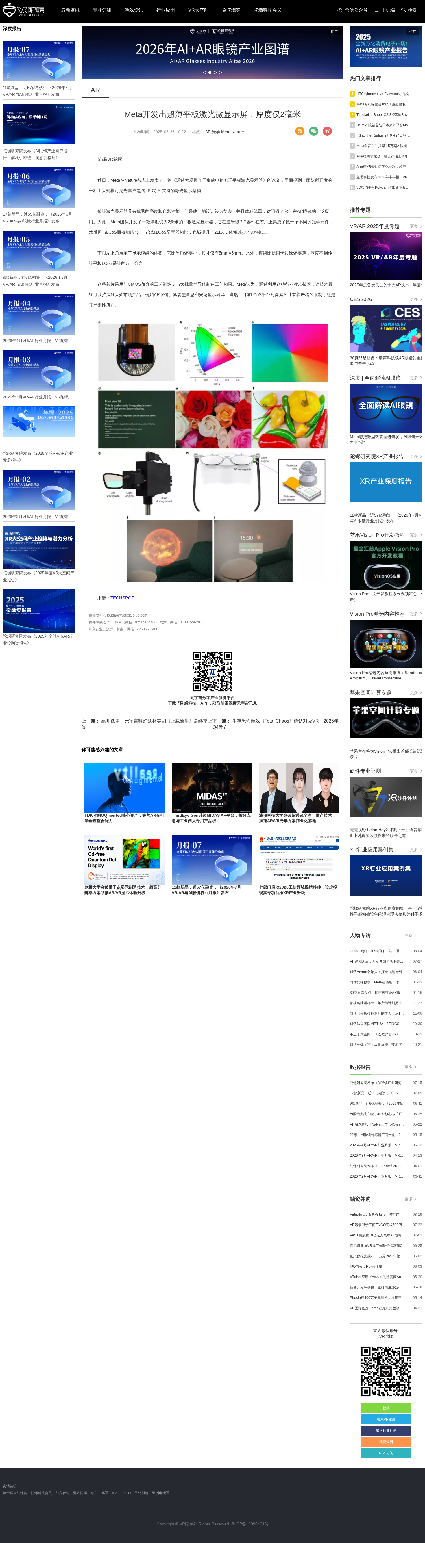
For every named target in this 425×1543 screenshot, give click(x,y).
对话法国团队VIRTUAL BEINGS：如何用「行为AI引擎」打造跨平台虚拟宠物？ (378, 1024)
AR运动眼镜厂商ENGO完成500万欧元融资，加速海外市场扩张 (378, 1225)
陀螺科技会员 (268, 10)
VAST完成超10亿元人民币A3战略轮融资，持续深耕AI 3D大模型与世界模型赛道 (378, 1235)
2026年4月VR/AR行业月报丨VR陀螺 (378, 1145)
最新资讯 (70, 10)
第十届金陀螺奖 (15, 1493)
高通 (104, 1493)
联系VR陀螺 (386, 1419)
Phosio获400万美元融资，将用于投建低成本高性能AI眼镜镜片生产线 (378, 1298)
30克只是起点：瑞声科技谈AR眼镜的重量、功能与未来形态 (378, 993)
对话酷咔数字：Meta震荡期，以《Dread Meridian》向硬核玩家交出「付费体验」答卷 (378, 982)
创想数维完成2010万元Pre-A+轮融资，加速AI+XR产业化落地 (378, 1256)
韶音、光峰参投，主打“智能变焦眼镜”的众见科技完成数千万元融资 (378, 1287)
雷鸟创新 (141, 1493)
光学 (216, 131)
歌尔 (94, 1493)
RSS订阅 (386, 1453)
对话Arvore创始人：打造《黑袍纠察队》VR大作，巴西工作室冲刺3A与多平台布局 (378, 972)
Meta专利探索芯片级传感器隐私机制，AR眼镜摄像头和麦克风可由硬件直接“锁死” (384, 104)
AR (208, 131)
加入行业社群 (386, 1431)
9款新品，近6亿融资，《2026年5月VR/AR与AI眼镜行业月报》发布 (378, 1104)
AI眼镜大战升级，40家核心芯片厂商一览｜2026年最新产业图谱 (378, 1114)
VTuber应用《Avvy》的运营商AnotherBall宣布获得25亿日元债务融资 (378, 1277)
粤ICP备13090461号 (250, 1524)
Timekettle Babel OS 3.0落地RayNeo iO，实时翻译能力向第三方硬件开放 (384, 115)
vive (115, 1493)
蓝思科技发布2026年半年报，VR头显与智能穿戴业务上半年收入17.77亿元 (384, 177)
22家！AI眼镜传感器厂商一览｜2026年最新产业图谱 (378, 1135)
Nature (238, 131)
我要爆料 (386, 1442)
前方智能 (62, 1493)
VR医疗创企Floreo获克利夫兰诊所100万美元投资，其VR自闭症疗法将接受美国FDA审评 (378, 1308)
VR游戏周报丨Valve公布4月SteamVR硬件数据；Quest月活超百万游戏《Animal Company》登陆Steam (378, 1124)
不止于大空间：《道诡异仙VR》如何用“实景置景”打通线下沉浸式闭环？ (378, 1034)
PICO (126, 1493)
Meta (225, 131)
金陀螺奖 (231, 10)
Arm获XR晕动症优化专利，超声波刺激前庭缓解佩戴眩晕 (384, 167)
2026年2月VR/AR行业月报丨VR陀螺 (378, 1176)
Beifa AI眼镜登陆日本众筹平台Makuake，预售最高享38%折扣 (384, 125)
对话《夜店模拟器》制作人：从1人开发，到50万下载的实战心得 (378, 1013)
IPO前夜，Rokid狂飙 (366, 1267)
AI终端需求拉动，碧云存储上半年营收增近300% (384, 156)
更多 (414, 226)
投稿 (386, 1408)
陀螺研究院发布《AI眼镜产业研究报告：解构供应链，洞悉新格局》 (378, 1083)
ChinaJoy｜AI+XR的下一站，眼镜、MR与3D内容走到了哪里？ (378, 951)
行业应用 (165, 10)
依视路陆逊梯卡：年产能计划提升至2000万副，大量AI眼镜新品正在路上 (378, 1003)
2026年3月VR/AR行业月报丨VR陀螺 (378, 1156)
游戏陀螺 (80, 1493)
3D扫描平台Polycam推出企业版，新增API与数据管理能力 (384, 187)
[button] (204, 72)
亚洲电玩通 (160, 1493)
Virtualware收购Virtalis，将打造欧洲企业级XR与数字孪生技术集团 (378, 1215)
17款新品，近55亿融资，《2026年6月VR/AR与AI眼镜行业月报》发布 (378, 1093)
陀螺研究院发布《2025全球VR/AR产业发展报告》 (378, 1166)
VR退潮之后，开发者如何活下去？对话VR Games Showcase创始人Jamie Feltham (378, 961)
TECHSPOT (122, 597)
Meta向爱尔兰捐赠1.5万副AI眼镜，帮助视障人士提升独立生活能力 (384, 146)
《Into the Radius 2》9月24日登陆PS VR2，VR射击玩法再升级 (384, 135)
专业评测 (102, 10)
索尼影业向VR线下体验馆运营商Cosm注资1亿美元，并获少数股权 (378, 1246)
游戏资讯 (134, 10)
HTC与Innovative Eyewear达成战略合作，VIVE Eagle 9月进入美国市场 (384, 94)
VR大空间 (198, 10)
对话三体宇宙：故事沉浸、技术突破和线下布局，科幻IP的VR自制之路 (378, 1045)
